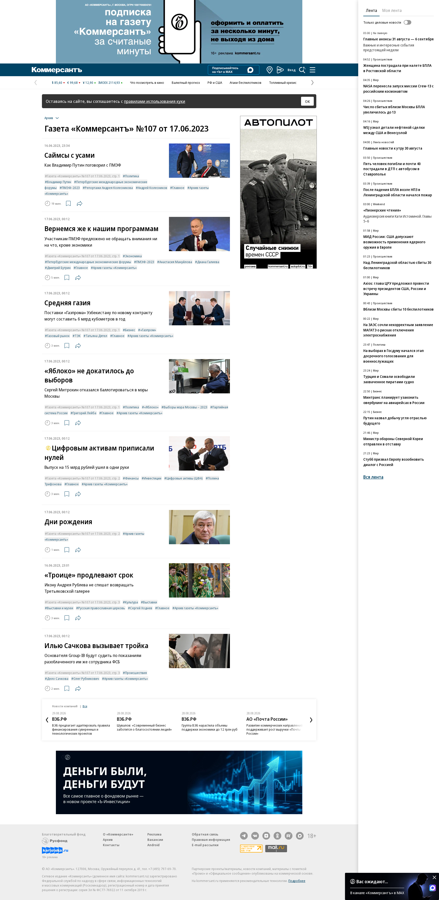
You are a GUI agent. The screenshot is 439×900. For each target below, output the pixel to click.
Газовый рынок (58, 335)
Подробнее (296, 880)
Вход (292, 70)
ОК (307, 101)
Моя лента (392, 10)
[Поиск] (302, 70)
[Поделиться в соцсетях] (79, 203)
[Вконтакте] (255, 836)
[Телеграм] (244, 836)
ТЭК (78, 335)
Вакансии (155, 839)
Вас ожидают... (372, 881)
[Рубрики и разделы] (312, 70)
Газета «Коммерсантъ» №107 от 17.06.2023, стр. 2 (83, 478)
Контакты (111, 845)
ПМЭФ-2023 (71, 187)
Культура (131, 602)
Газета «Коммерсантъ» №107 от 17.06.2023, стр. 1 (83, 176)
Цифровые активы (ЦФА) (184, 478)
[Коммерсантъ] (57, 69)
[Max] (300, 836)
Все (85, 706)
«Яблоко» (151, 407)
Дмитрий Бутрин (59, 267)
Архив (108, 839)
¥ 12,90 (88, 82)
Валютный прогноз (186, 82)
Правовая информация (211, 839)
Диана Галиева (208, 262)
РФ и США (215, 82)
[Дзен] (266, 836)
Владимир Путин (59, 182)
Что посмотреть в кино (147, 82)
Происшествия (136, 672)
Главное (178, 187)
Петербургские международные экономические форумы (89, 262)
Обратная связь (205, 834)
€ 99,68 (72, 82)
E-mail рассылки (205, 845)
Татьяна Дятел (96, 335)
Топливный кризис (282, 82)
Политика (132, 176)
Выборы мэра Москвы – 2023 (185, 407)
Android (153, 845)
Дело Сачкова (57, 678)
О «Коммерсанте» (118, 834)
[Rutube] (288, 836)
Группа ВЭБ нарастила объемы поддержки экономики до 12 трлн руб (210, 727)
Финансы (132, 478)
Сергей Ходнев (141, 608)
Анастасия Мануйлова (175, 262)
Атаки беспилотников (245, 82)
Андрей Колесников (152, 187)
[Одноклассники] (277, 836)
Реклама (154, 834)
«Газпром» (148, 330)
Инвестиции (152, 478)
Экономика (133, 256)
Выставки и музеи (60, 608)
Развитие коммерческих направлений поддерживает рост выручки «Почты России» (274, 729)
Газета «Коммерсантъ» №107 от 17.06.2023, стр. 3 (83, 602)
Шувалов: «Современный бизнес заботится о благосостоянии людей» (144, 727)
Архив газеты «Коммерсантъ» (115, 267)
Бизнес (130, 330)
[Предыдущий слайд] (47, 720)
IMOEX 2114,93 (109, 82)
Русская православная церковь (101, 608)
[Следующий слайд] (311, 720)
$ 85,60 (57, 82)
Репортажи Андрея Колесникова (109, 187)
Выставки (150, 602)
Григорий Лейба (84, 413)
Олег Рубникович (86, 678)
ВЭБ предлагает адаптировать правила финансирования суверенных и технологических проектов (81, 729)
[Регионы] (270, 70)
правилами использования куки (154, 101)
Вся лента (373, 477)
